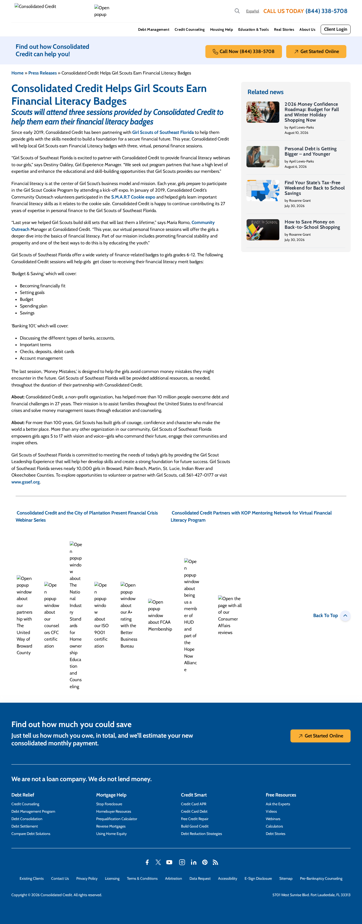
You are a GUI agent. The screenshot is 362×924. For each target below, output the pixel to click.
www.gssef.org (25, 482)
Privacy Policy (87, 878)
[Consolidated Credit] (52, 11)
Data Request (200, 878)
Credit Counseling (190, 29)
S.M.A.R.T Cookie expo (133, 197)
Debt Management (153, 29)
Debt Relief (22, 795)
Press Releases (42, 73)
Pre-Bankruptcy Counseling (321, 878)
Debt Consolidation (26, 818)
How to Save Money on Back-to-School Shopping (312, 224)
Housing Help (221, 29)
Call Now (247, 51)
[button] (102, 11)
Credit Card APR (193, 804)
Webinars (273, 818)
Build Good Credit (195, 826)
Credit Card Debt (194, 811)
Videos (271, 811)
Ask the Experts (278, 804)
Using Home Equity (111, 833)
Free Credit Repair (194, 818)
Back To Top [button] (325, 615)
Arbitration (173, 878)
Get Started (320, 51)
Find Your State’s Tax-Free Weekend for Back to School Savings (315, 188)
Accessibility (227, 878)
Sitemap (286, 878)
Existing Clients (32, 878)
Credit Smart (194, 795)
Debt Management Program (33, 811)
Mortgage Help (111, 795)
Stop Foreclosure (109, 804)
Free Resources (281, 795)
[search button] (237, 11)
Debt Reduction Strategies (201, 833)
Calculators (274, 826)
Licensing (112, 878)
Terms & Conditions (142, 878)
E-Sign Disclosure (258, 878)
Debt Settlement (24, 826)
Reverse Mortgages (111, 826)
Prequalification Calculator (116, 818)
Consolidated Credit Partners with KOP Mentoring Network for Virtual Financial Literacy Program (251, 516)
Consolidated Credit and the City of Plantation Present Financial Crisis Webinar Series (87, 516)
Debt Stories (275, 833)
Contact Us (60, 878)
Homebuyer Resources (113, 811)
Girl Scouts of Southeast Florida (163, 132)
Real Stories (284, 29)
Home (17, 73)
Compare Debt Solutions (30, 833)
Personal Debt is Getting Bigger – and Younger (311, 151)
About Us (307, 29)
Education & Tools (253, 29)
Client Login (335, 29)
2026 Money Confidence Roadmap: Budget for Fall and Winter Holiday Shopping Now (312, 112)
